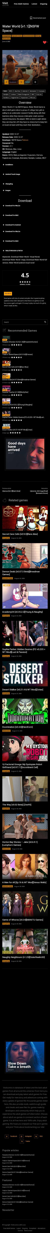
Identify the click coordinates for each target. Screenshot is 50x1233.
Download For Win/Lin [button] (12, 206)
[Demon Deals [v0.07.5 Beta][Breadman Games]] (25, 555)
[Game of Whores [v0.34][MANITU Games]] (25, 904)
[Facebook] (7, 1136)
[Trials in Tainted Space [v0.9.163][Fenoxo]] (6, 350)
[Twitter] (22, 1141)
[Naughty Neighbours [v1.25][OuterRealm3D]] (25, 941)
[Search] (45, 322)
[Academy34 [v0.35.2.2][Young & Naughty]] (6, 401)
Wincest (32, 97)
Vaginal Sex (15, 97)
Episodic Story (17, 36)
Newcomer (6, 731)
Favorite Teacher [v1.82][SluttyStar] (15, 392)
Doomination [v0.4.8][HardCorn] (17, 727)
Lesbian (13, 94)
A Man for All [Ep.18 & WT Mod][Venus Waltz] (24, 882)
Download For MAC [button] (11, 215)
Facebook (13, 1136)
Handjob (6, 94)
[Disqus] (25, 1004)
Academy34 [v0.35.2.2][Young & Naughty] (17, 405)
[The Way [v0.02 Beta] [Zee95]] (25, 788)
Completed (6, 36)
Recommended (29, 36)
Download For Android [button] (13, 225)
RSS (41, 1136)
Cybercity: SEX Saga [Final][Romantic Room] (39, 492)
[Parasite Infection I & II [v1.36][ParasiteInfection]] (6, 338)
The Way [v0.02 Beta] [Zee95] (16, 804)
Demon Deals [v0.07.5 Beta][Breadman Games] (19, 379)
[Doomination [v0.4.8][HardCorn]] (25, 711)
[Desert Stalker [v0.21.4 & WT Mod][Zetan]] (6, 426)
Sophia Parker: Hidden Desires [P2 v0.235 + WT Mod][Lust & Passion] (23, 651)
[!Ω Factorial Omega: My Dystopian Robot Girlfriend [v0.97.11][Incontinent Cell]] (25, 748)
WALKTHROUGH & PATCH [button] (14, 251)
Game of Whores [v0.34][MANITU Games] (22, 919)
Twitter (28, 1141)
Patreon (25, 140)
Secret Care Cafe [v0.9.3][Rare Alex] (15, 367)
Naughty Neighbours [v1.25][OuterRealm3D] (23, 957)
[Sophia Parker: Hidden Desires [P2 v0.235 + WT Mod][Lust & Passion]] (6, 413)
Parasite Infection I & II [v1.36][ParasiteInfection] (20, 342)
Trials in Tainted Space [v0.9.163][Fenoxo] (17, 354)
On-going (6, 365)
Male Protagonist (23, 94)
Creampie (41, 91)
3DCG (10, 91)
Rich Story (6, 38)
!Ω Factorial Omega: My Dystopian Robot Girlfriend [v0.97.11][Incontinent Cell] (22, 766)
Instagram (28, 1136)
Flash (4, 352)
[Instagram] (21, 1136)
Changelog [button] (9, 184)
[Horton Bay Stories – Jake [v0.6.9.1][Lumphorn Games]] (25, 826)
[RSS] (36, 1136)
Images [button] (7, 190)
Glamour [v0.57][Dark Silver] (11, 491)
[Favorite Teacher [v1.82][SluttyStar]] (6, 388)
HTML (4, 340)
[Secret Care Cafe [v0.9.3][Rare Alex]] (6, 363)
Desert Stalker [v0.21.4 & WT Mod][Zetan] (17, 430)
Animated (33, 91)
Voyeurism (24, 97)
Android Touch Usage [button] (12, 174)
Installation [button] (9, 165)
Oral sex (39, 94)
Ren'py (38, 36)
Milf (33, 94)
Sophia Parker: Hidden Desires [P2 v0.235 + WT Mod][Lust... (23, 417)
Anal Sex (17, 91)
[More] (35, 82)
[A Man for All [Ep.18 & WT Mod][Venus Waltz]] (25, 866)
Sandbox (6, 97)
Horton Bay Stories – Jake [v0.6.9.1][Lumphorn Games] (20, 843)
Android (25, 91)
